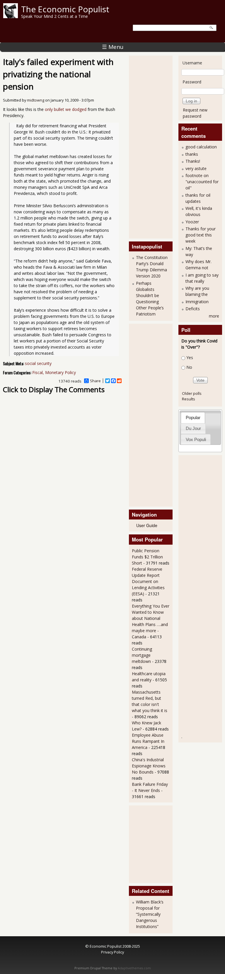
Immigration (197, 301)
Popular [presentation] (193, 417)
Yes (189, 357)
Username (192, 63)
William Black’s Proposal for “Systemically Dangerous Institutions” (149, 914)
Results (188, 399)
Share (95, 380)
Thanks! (192, 161)
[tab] (193, 417)
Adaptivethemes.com (134, 968)
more (214, 316)
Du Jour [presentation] (193, 428)
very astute (196, 168)
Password (192, 82)
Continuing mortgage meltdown (142, 655)
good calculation (201, 147)
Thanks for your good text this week (200, 235)
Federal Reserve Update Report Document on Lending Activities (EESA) (148, 581)
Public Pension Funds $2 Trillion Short (147, 557)
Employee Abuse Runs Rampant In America (148, 741)
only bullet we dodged (65, 109)
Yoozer (192, 221)
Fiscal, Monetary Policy (54, 372)
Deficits (192, 308)
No (189, 367)
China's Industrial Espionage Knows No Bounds (149, 766)
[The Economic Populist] (10, 16)
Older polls (192, 393)
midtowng (35, 100)
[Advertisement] (155, 146)
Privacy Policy (112, 952)
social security (38, 363)
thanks (191, 154)
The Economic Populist (65, 9)
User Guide (146, 525)
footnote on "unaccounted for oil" (202, 182)
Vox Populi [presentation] (196, 439)
